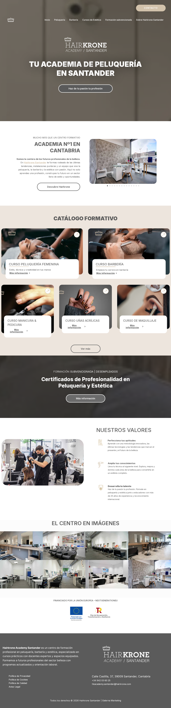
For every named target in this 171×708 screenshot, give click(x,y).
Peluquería (59, 19)
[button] (151, 8)
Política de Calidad (18, 683)
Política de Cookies (18, 679)
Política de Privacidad (19, 676)
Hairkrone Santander (35, 162)
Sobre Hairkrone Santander (150, 19)
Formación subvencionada (118, 19)
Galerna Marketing (111, 700)
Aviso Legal (14, 686)
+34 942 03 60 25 (101, 680)
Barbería (73, 19)
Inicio (47, 19)
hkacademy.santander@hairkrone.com (111, 684)
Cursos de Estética (91, 19)
